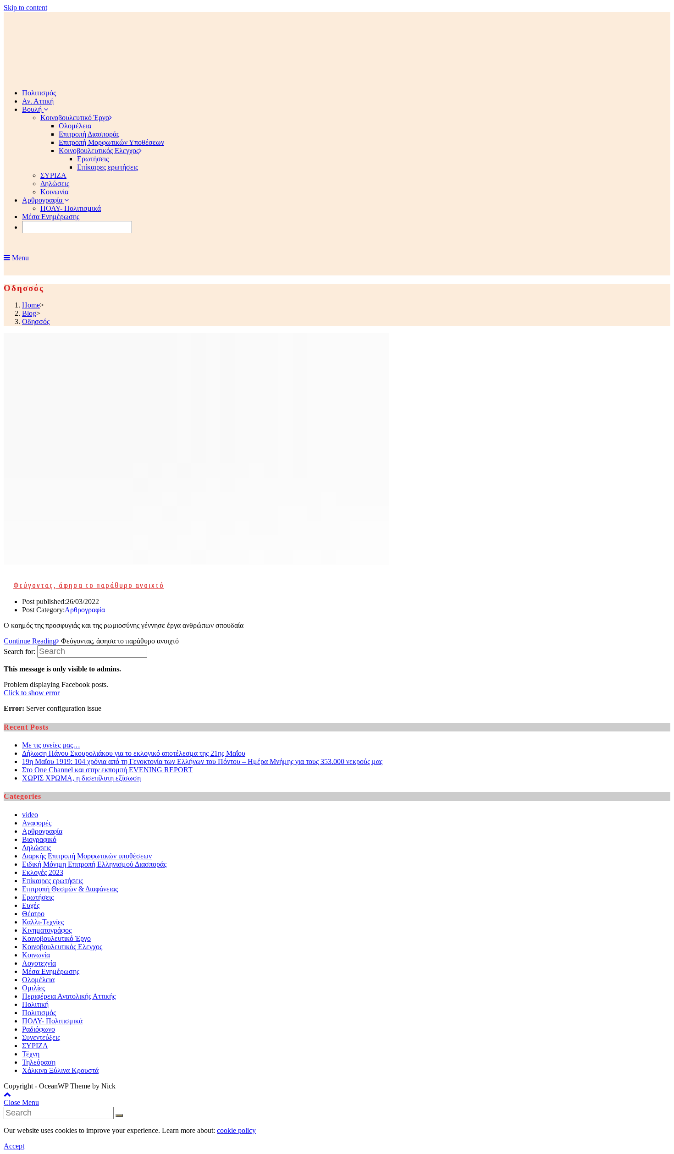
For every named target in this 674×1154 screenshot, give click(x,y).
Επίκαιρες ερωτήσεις (52, 881)
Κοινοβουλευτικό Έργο (56, 938)
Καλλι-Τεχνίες (43, 922)
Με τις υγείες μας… (51, 745)
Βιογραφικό (39, 839)
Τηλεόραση (38, 1062)
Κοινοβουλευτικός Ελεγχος (62, 947)
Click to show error (32, 693)
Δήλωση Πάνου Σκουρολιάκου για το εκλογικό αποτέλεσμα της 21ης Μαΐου (133, 753)
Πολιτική (35, 1004)
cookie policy (236, 1130)
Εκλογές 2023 (42, 872)
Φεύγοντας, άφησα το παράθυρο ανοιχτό (88, 585)
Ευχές (30, 905)
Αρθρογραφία (85, 610)
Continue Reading (30, 641)
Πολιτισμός (39, 1013)
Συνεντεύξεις (41, 1037)
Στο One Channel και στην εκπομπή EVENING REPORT (107, 770)
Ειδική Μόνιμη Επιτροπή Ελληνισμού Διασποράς (94, 864)
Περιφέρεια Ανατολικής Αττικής (69, 996)
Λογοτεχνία (39, 963)
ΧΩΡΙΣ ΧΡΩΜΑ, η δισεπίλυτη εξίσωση (81, 778)
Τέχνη (30, 1054)
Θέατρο (33, 914)
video (30, 815)
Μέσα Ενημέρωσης (50, 971)
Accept (14, 1146)
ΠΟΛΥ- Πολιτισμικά (52, 1021)
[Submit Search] (119, 1115)
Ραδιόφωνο (38, 1029)
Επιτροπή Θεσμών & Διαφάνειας (70, 889)
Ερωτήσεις (38, 897)
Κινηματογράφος (47, 930)
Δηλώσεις (36, 848)
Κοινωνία (36, 955)
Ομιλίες (33, 988)
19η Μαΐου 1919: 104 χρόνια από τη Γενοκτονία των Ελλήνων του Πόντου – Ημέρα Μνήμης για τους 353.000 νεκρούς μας (202, 761)
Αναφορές (36, 823)
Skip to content (25, 7)
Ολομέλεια (38, 980)
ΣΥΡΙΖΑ (35, 1046)
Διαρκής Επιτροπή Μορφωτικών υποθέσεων (87, 856)
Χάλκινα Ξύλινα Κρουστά (60, 1070)
